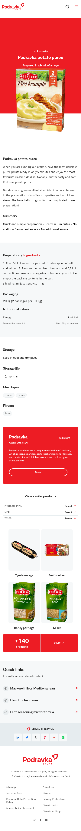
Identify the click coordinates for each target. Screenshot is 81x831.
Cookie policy (51, 805)
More (38, 472)
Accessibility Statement (20, 808)
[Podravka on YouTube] (46, 820)
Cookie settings (52, 811)
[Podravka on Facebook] (40, 820)
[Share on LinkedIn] (18, 737)
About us (48, 787)
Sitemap (11, 787)
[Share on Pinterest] (45, 737)
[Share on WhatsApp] (63, 737)
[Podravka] (13, 9)
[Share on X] (36, 737)
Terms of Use (14, 793)
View (57, 643)
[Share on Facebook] (27, 737)
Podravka (42, 51)
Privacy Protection (54, 799)
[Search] (67, 7)
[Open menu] (76, 7)
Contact (47, 793)
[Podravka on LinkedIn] (35, 820)
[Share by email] (54, 737)
